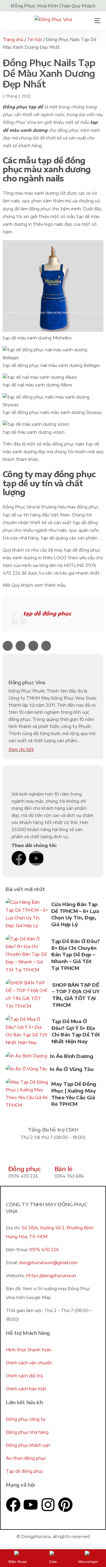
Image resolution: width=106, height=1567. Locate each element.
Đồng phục (24, 1168)
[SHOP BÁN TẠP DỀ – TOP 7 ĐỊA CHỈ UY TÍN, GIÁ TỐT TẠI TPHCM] (27, 995)
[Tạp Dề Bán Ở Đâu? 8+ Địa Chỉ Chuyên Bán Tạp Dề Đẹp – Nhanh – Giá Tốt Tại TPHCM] (27, 955)
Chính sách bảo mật (26, 1388)
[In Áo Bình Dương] (26, 1057)
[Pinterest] (65, 1504)
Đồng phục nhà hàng (27, 1432)
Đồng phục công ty (25, 1419)
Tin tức (34, 39)
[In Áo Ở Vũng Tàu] (26, 1070)
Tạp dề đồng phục (24, 1471)
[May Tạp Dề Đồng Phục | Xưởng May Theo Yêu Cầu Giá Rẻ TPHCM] (27, 1095)
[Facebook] (18, 858)
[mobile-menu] (95, 21)
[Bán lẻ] (61, 1155)
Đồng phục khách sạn (28, 1445)
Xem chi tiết (21, 749)
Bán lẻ (63, 1168)
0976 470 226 (44, 1249)
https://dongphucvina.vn (51, 1275)
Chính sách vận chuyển (29, 1362)
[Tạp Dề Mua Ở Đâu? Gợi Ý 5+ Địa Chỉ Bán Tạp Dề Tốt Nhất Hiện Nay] (27, 1032)
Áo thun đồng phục (26, 1458)
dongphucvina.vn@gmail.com (48, 1262)
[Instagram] (48, 1504)
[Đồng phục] (15, 1155)
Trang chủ (13, 39)
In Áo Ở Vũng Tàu (71, 1069)
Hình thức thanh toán (29, 1349)
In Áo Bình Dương (71, 1056)
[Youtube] (36, 858)
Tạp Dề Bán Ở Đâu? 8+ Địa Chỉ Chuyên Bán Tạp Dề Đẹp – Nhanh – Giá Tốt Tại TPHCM (75, 954)
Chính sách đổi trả (24, 1375)
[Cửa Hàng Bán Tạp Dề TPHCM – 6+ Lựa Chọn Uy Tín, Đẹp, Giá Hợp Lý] (27, 915)
